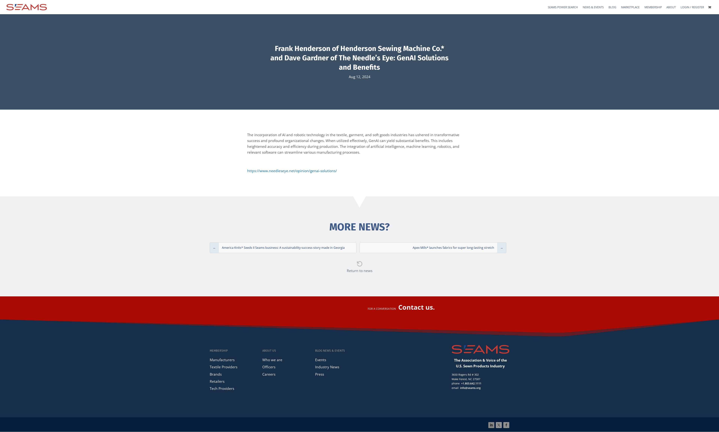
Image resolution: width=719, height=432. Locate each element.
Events (320, 359)
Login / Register (692, 7)
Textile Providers (223, 366)
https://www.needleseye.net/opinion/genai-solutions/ (292, 170)
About (671, 7)
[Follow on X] (499, 425)
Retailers (217, 381)
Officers (268, 366)
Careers (268, 374)
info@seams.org (470, 388)
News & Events (593, 7)
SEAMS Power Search (563, 7)
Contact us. (416, 307)
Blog (612, 7)
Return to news (359, 270)
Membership (653, 7)
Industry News (327, 366)
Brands (216, 374)
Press (319, 374)
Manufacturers (222, 359)
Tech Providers (222, 388)
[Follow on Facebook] (506, 425)
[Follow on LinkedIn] (491, 425)
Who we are (272, 359)
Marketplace (630, 7)
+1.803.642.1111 (471, 383)
